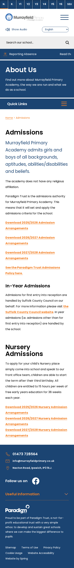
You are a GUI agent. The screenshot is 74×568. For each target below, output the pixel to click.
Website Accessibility (41, 553)
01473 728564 (25, 454)
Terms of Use (29, 547)
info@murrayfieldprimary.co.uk (33, 461)
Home (9, 118)
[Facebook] (35, 481)
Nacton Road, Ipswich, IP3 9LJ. (32, 468)
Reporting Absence (21, 54)
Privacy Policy (51, 547)
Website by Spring (16, 558)
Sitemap (10, 547)
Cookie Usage (13, 553)
